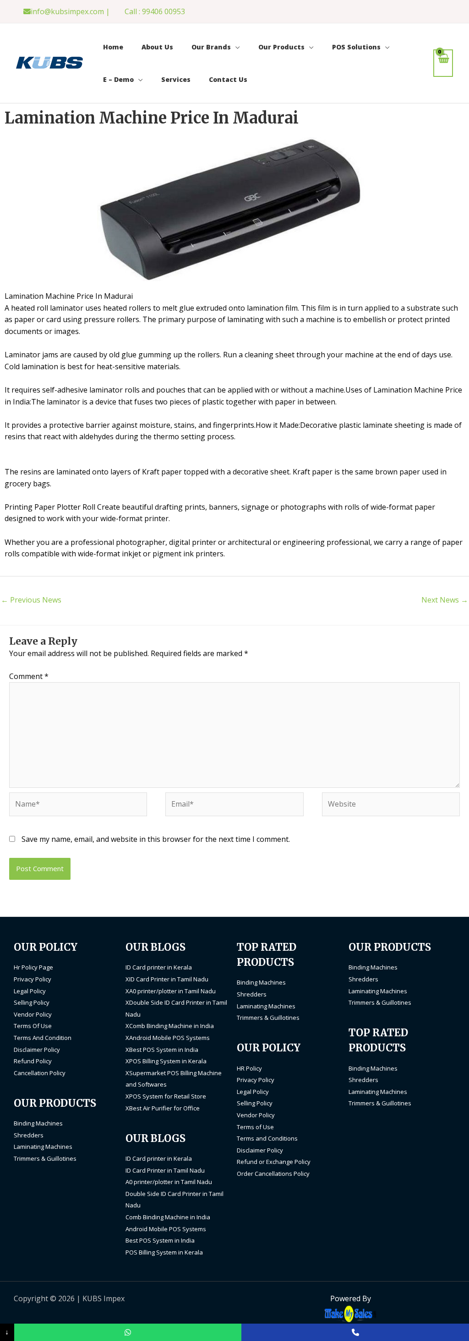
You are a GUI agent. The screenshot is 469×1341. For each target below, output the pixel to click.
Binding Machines (38, 1123)
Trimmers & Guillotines (45, 1158)
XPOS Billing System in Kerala (166, 1061)
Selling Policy (31, 1002)
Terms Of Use (33, 1026)
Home (113, 47)
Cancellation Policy (39, 1073)
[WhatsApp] (128, 1332)
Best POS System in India (160, 1240)
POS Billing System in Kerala (164, 1252)
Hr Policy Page (33, 967)
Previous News (31, 600)
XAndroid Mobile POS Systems (167, 1038)
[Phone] (355, 1332)
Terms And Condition (42, 1038)
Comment (29, 676)
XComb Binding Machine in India (169, 1026)
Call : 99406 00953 (155, 11)
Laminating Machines (43, 1146)
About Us (157, 47)
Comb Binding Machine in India (167, 1217)
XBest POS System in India (161, 1049)
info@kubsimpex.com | (70, 11)
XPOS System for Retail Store (165, 1096)
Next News (444, 600)
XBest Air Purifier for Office (162, 1108)
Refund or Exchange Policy (274, 1162)
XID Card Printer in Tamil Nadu (166, 979)
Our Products (281, 47)
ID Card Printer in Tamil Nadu (165, 1170)
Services (176, 79)
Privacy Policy (32, 979)
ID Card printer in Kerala (158, 967)
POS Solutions (356, 47)
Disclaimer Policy (37, 1049)
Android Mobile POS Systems (165, 1229)
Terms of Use (255, 1127)
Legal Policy (30, 991)
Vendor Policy (33, 1014)
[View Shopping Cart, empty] (443, 62)
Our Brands (211, 47)
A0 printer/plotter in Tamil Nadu (168, 1182)
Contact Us (228, 79)
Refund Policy (33, 1061)
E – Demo (118, 79)
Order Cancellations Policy (273, 1173)
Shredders (29, 1135)
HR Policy (249, 1068)
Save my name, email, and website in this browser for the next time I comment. (156, 839)
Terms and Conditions (267, 1138)
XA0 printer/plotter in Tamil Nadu (170, 991)
